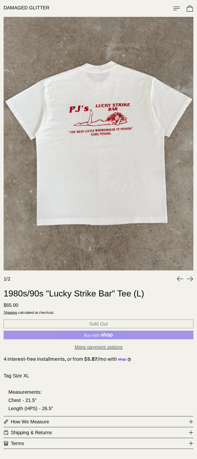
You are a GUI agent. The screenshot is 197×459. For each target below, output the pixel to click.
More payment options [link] (99, 347)
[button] (98, 143)
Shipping (10, 312)
